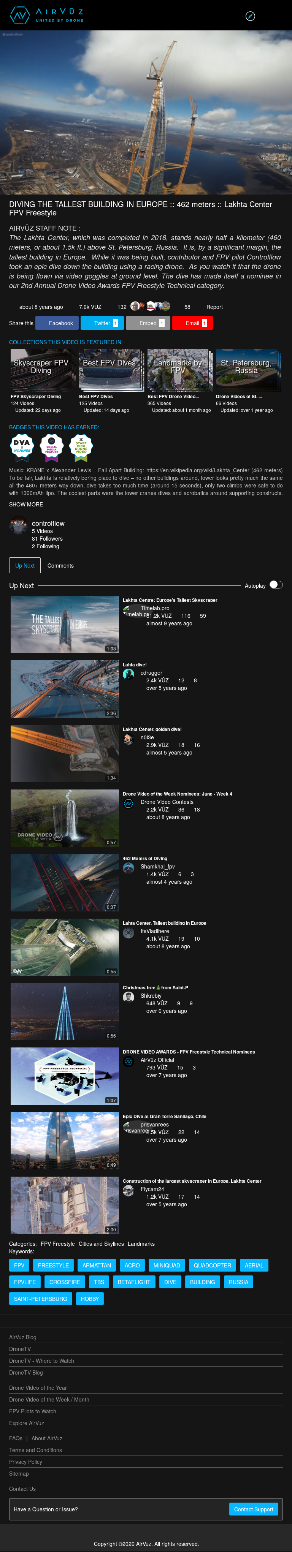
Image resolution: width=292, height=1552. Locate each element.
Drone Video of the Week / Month (49, 1400)
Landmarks (141, 1244)
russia (238, 1282)
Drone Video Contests (167, 802)
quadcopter (212, 1266)
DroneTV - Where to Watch (41, 1361)
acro (132, 1266)
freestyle (53, 1266)
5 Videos (42, 531)
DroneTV (20, 1349)
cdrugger (151, 673)
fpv (19, 1266)
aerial (254, 1266)
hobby (90, 1299)
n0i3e (147, 738)
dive (170, 1282)
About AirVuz (47, 1439)
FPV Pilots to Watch (32, 1412)
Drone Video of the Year (38, 1388)
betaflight (134, 1282)
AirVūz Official (157, 1060)
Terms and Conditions (35, 1450)
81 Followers (47, 539)
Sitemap (19, 1474)
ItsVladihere (155, 931)
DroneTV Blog (26, 1373)
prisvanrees (155, 1125)
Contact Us (22, 1489)
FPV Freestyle (58, 1244)
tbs (99, 1282)
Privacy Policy (25, 1462)
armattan (97, 1266)
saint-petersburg (40, 1299)
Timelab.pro (155, 608)
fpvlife (25, 1282)
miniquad (167, 1266)
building (202, 1282)
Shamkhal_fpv (158, 867)
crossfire (64, 1282)
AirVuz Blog (22, 1338)
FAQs (15, 1439)
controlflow (48, 523)
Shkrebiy (151, 996)
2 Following (45, 547)
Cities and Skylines (101, 1244)
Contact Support (253, 1510)
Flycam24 (152, 1189)
